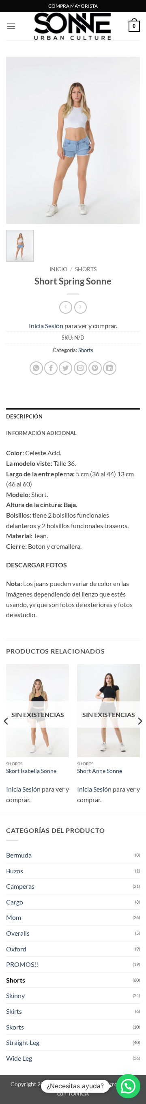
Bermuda (19, 855)
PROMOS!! (22, 964)
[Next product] (65, 307)
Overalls (18, 933)
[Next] (127, 140)
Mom (13, 917)
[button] (11, 26)
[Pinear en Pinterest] (95, 368)
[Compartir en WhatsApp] (36, 368)
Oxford (16, 949)
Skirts (14, 1011)
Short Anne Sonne (99, 771)
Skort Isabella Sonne (31, 771)
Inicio (58, 269)
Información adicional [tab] (41, 433)
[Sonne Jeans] (73, 26)
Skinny (15, 995)
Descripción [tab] (24, 416)
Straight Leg (22, 1042)
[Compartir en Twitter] (65, 368)
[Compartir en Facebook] (51, 368)
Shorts (86, 269)
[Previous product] (80, 307)
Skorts (15, 1027)
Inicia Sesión (46, 325)
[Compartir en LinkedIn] (109, 368)
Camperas (20, 886)
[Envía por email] (80, 368)
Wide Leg (19, 1058)
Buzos (14, 871)
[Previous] (19, 140)
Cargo (14, 902)
